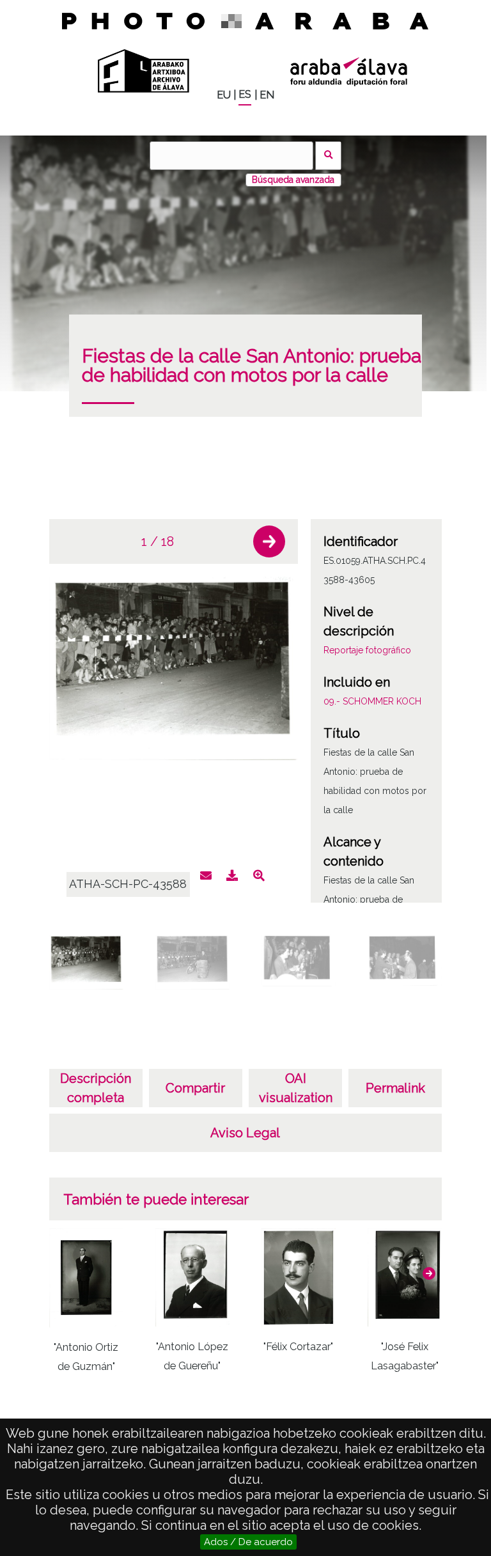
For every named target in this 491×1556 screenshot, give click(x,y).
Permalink (395, 1088)
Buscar (328, 155)
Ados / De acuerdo (248, 1542)
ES (244, 94)
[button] (269, 541)
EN (267, 95)
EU (224, 95)
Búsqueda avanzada (293, 180)
